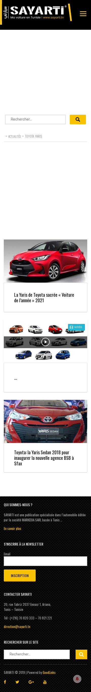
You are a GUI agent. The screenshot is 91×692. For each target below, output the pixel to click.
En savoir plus (12, 528)
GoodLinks (49, 672)
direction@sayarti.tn (17, 626)
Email (7, 553)
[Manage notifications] (77, 679)
